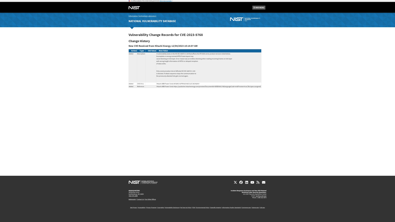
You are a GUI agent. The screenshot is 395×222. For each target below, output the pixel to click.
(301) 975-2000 (133, 196)
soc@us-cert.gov (261, 196)
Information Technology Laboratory (142, 16)
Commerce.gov (246, 208)
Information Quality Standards (231, 208)
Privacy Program (151, 208)
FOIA (193, 208)
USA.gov (262, 208)
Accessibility (141, 208)
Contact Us (140, 199)
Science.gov (255, 208)
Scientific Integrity (215, 208)
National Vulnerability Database (152, 21)
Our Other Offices (150, 199)
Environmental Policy (202, 208)
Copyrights (160, 208)
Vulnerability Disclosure (172, 208)
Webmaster (132, 199)
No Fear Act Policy (185, 208)
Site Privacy (133, 208)
